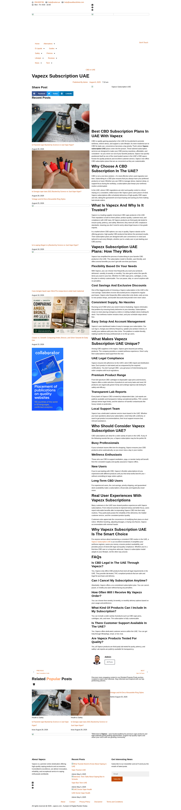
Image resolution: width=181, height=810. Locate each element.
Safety (37, 53)
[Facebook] (120, 2)
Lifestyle (38, 58)
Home (37, 44)
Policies (50, 53)
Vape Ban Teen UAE (79, 783)
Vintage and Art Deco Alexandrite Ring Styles (48, 199)
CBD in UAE (90, 70)
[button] (39, 93)
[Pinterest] (120, 7)
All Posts (110, 662)
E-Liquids (38, 48)
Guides (51, 48)
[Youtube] (120, 10)
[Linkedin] (51, 782)
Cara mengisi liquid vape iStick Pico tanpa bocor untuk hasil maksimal (58, 291)
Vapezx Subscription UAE (101, 542)
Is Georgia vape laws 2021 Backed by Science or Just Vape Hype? (56, 191)
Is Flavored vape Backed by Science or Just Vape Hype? (53, 145)
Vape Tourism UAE (79, 770)
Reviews (51, 58)
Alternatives (48, 44)
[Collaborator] (47, 410)
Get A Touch (143, 42)
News (37, 63)
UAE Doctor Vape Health (81, 793)
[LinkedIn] (120, 5)
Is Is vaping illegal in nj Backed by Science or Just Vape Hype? (55, 245)
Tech (48, 63)
